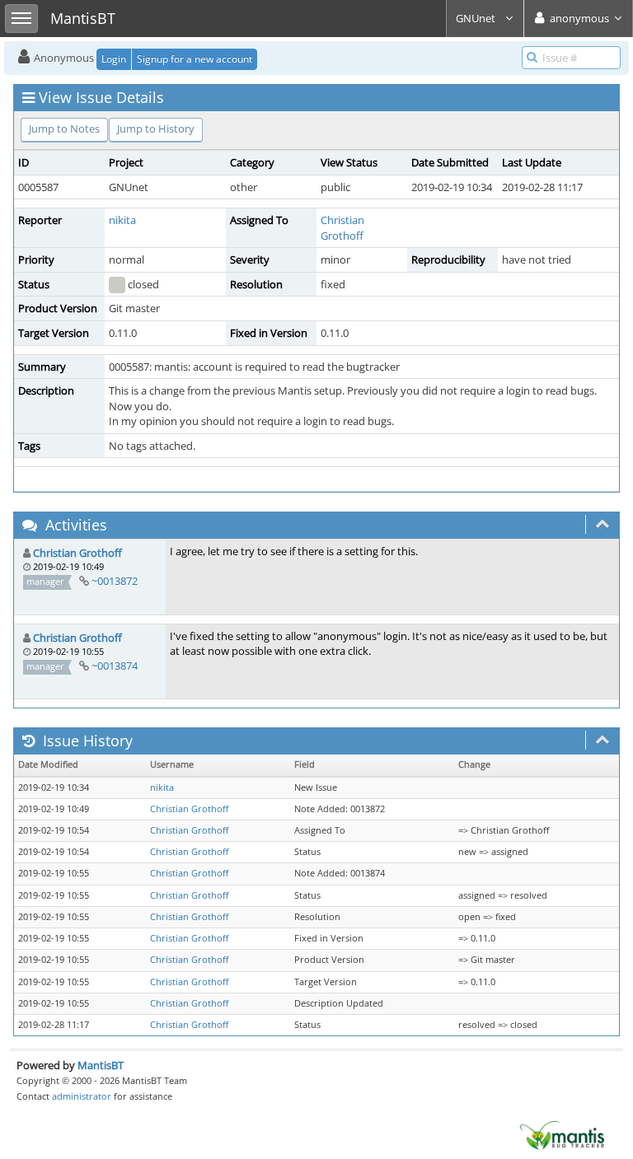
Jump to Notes (64, 128)
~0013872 (114, 580)
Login (113, 59)
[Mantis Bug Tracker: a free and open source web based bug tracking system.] (562, 1134)
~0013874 (114, 665)
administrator (81, 1096)
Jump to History (156, 128)
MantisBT (100, 1065)
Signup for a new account (194, 59)
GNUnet (476, 18)
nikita (122, 220)
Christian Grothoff (342, 228)
